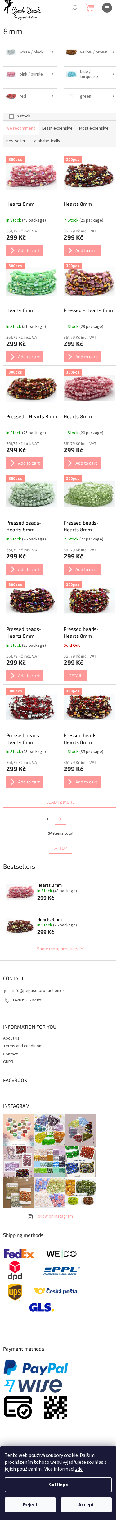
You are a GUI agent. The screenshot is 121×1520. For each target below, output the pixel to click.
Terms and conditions (23, 1046)
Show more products (57, 948)
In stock (23, 116)
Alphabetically (47, 141)
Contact (10, 1054)
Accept (86, 1504)
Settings (58, 1484)
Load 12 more (60, 802)
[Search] (74, 8)
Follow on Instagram (54, 1216)
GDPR (8, 1062)
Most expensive (94, 128)
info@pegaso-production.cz (38, 991)
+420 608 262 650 (27, 1000)
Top (63, 848)
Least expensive (57, 128)
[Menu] (107, 8)
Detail (75, 675)
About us (11, 1038)
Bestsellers (17, 141)
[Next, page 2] (60, 819)
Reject (30, 1504)
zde (79, 1469)
